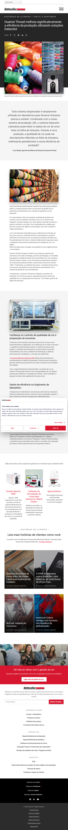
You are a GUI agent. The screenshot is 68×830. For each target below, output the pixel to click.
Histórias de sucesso (33, 721)
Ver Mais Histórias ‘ (45, 542)
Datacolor (33, 786)
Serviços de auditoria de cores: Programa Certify (33, 750)
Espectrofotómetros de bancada (33, 736)
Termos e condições (34, 813)
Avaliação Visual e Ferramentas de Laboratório (33, 747)
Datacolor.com (33, 782)
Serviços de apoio (33, 769)
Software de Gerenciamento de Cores (33, 743)
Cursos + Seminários (33, 714)
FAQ (33, 761)
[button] (10, 35)
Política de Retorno (34, 816)
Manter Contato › (56, 702)
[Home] (14, 9)
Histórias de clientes (17, 17)
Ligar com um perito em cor (33, 679)
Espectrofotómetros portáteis (33, 740)
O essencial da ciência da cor (33, 725)
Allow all (55, 428)
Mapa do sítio (34, 826)
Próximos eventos (33, 718)
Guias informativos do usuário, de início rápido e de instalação (34, 765)
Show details (58, 422)
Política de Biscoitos (34, 820)
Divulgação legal (34, 810)
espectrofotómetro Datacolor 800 (22, 358)
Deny (12, 428)
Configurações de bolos (34, 823)
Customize (33, 428)
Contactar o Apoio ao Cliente (33, 772)
